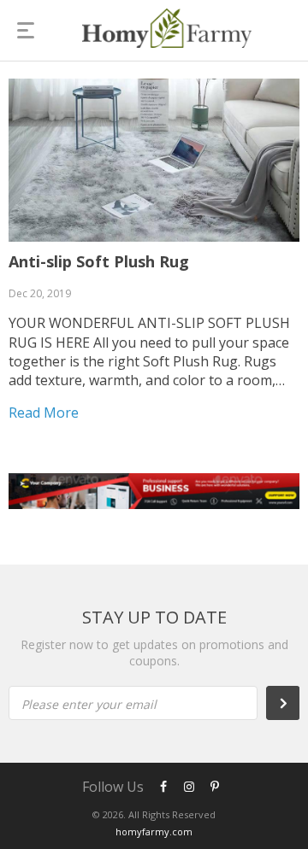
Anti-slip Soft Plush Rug (99, 261)
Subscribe (291, 703)
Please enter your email (89, 704)
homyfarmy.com (154, 831)
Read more (44, 412)
